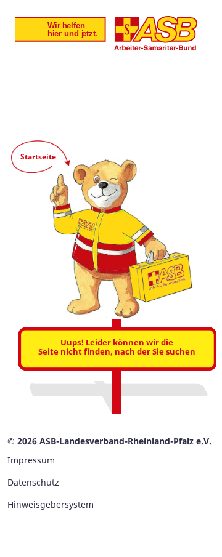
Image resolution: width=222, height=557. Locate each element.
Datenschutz (33, 482)
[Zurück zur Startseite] (106, 33)
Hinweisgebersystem (50, 504)
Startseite (38, 156)
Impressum (31, 460)
